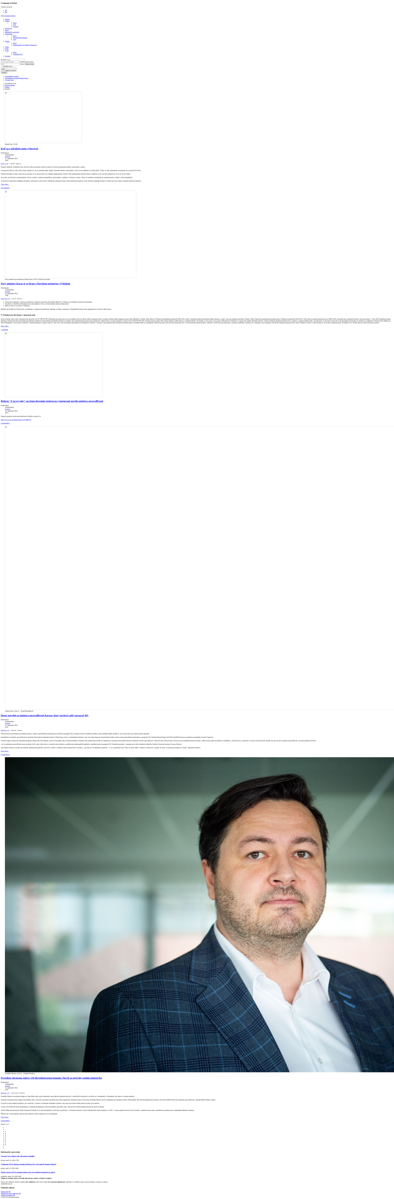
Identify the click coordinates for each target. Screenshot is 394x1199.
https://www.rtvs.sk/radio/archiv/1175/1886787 (16, 420)
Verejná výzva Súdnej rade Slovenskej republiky (18, 1156)
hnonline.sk (5, 298)
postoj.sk (4, 163)
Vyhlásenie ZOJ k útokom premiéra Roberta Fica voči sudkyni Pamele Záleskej (28, 1164)
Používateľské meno (26, 62)
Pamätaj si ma (7, 66)
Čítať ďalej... (5, 184)
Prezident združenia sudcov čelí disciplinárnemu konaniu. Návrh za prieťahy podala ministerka (51, 1078)
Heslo (22, 64)
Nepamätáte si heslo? (12, 76)
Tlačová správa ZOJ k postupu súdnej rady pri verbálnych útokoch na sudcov (28, 1172)
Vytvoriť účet (9, 80)
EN (6, 12)
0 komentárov (5, 188)
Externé (7, 156)
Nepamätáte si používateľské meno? (16, 78)
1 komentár (4, 330)
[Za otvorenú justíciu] (8, 16)
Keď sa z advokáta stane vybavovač (19, 148)
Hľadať (3, 60)
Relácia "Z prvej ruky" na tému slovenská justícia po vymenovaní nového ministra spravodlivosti (52, 401)
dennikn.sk (5, 730)
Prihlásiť (4, 73)
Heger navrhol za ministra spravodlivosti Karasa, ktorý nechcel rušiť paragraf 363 (44, 715)
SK (6, 10)
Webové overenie (10, 70)
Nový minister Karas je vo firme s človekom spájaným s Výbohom (35, 283)
